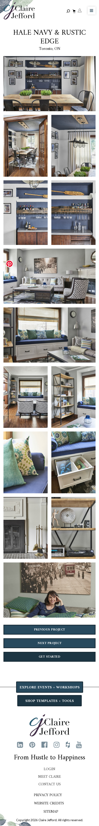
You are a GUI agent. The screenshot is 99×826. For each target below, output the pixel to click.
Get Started (50, 657)
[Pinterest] (32, 744)
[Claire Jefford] (49, 725)
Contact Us (49, 784)
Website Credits (49, 803)
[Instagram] (57, 744)
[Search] (69, 11)
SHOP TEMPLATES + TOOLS (49, 701)
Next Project (49, 643)
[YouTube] (79, 744)
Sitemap (51, 812)
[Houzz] (68, 744)
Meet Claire (49, 777)
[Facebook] (44, 744)
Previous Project (49, 630)
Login (49, 769)
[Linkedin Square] (20, 744)
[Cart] (73, 11)
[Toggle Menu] (92, 10)
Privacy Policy (48, 795)
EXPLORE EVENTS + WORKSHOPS (50, 687)
